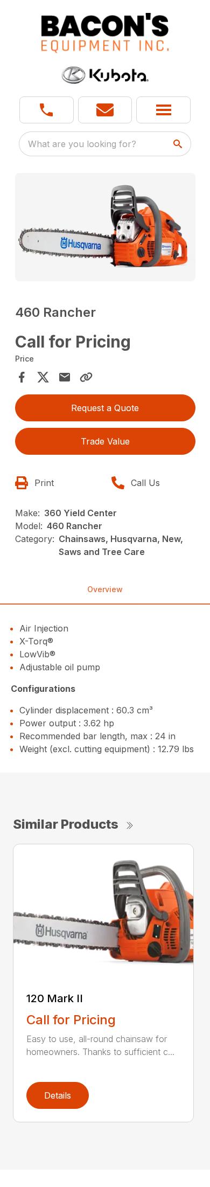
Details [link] (57, 1095)
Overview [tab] (105, 589)
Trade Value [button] (105, 441)
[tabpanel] (105, 228)
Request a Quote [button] (105, 407)
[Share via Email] (64, 377)
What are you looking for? (82, 143)
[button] (46, 109)
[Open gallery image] (105, 227)
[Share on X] (43, 377)
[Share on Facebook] (21, 377)
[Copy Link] (86, 377)
